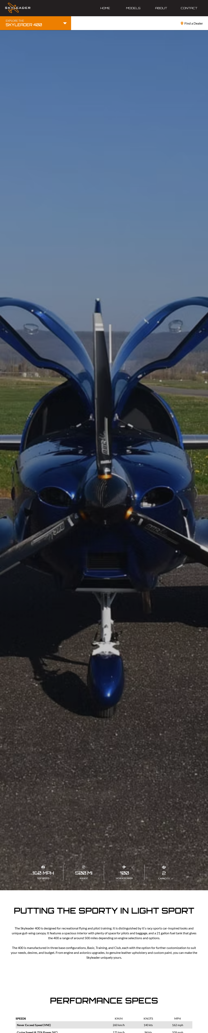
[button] (133, 8)
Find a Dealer (192, 23)
